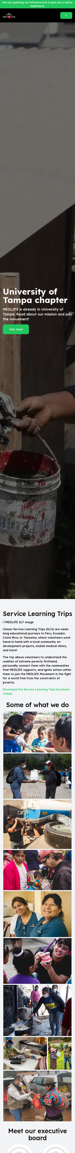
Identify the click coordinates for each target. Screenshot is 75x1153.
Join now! (16, 329)
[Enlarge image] (37, 732)
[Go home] (22, 15)
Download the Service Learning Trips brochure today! (36, 691)
